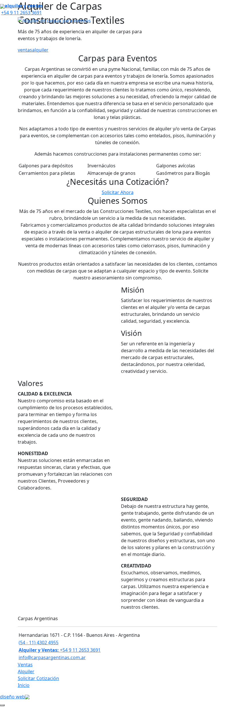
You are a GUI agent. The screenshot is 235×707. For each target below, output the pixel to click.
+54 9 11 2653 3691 (60, 650)
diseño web (12, 697)
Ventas (25, 664)
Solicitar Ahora (118, 192)
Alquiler (26, 671)
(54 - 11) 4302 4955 (38, 642)
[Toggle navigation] (213, 20)
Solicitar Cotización (38, 678)
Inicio (24, 685)
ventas (25, 50)
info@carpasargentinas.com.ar (52, 657)
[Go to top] (2, 705)
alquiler (40, 50)
